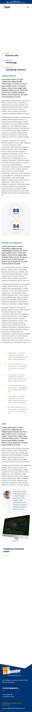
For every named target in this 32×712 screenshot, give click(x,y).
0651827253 (6, 705)
